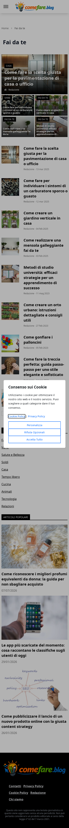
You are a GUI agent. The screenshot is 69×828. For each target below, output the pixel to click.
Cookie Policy (16, 416)
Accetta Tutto (34, 439)
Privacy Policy (36, 416)
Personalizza (34, 425)
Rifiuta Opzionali (34, 432)
